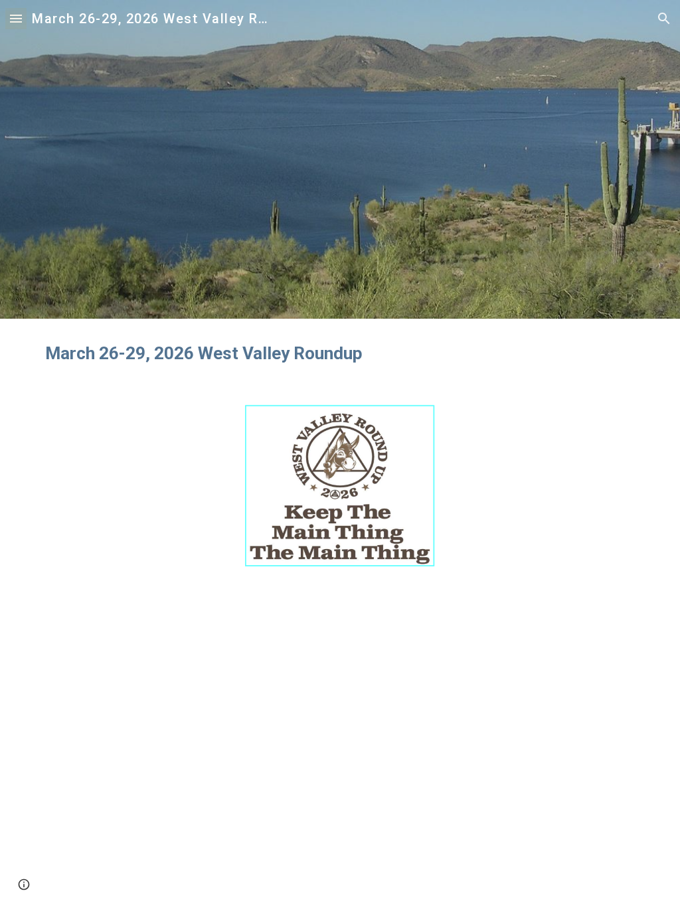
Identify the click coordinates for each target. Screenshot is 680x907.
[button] (16, 18)
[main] (340, 353)
